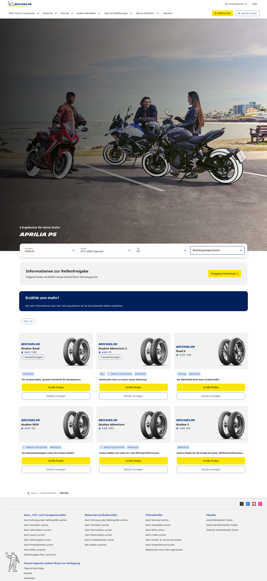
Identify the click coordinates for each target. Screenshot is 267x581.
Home (34, 493)
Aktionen (168, 13)
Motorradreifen (48, 493)
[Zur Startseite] (19, 4)
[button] (73, 250)
